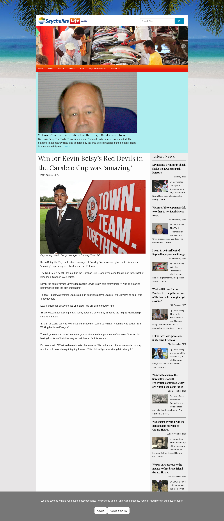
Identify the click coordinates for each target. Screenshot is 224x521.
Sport (82, 68)
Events (72, 68)
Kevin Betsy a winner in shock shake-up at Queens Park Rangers (168, 168)
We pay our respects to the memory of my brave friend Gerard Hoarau (167, 468)
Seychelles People (97, 68)
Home (40, 68)
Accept (100, 510)
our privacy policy (173, 500)
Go (179, 21)
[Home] (62, 20)
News (50, 68)
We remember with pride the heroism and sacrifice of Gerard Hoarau (168, 425)
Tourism (60, 68)
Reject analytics (118, 510)
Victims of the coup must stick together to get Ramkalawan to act (82, 135)
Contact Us (115, 68)
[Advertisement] (112, 7)
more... (68, 146)
